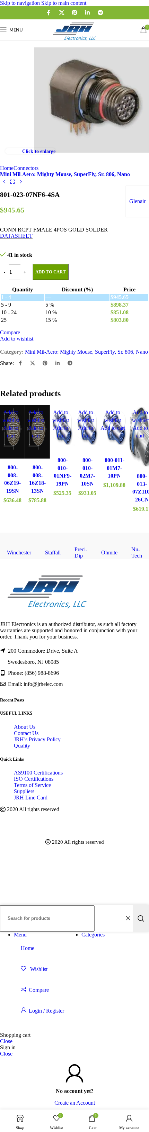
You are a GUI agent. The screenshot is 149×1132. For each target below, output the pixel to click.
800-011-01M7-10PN (114, 468)
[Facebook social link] (48, 12)
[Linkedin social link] (87, 12)
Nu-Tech (136, 552)
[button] (112, 428)
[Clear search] (128, 918)
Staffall (53, 552)
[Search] (141, 918)
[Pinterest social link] (74, 12)
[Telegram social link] (100, 12)
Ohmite (109, 552)
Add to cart (50, 271)
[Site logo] (74, 42)
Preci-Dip (80, 552)
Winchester (19, 552)
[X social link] (61, 12)
